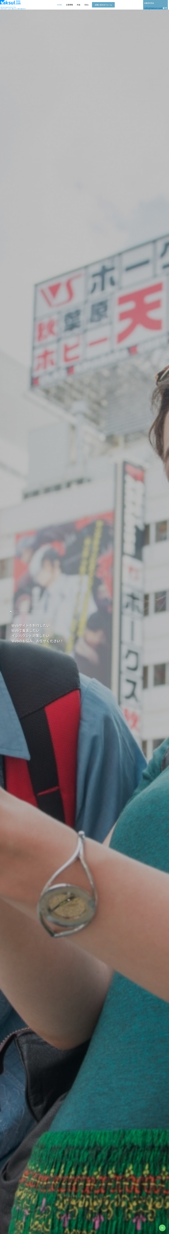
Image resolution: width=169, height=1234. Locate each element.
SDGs (86, 4)
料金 (78, 4)
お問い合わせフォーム (103, 5)
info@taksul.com (153, 8)
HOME (59, 4)
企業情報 (69, 4)
